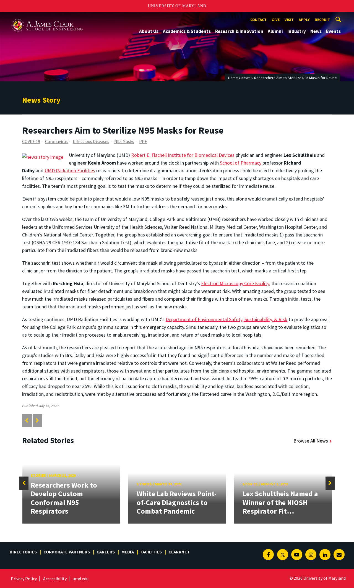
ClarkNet (179, 552)
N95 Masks (124, 141)
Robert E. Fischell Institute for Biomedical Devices (183, 155)
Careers (106, 552)
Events (333, 31)
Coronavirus (56, 141)
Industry (296, 31)
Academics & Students (187, 31)
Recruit (322, 19)
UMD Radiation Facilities (70, 170)
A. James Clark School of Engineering (47, 17)
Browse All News (310, 441)
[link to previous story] (26, 420)
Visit (289, 19)
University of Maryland (177, 6)
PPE (143, 141)
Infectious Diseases (91, 141)
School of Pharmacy (240, 163)
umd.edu (80, 578)
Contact (258, 19)
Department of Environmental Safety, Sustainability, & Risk (226, 319)
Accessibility (55, 578)
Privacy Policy (24, 578)
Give (276, 19)
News (316, 31)
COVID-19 (31, 141)
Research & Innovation (239, 31)
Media (127, 552)
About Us (148, 31)
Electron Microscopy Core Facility (235, 283)
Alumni (275, 31)
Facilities (151, 552)
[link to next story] (37, 420)
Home (233, 77)
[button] (23, 483)
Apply (304, 19)
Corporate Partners (66, 552)
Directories (23, 552)
